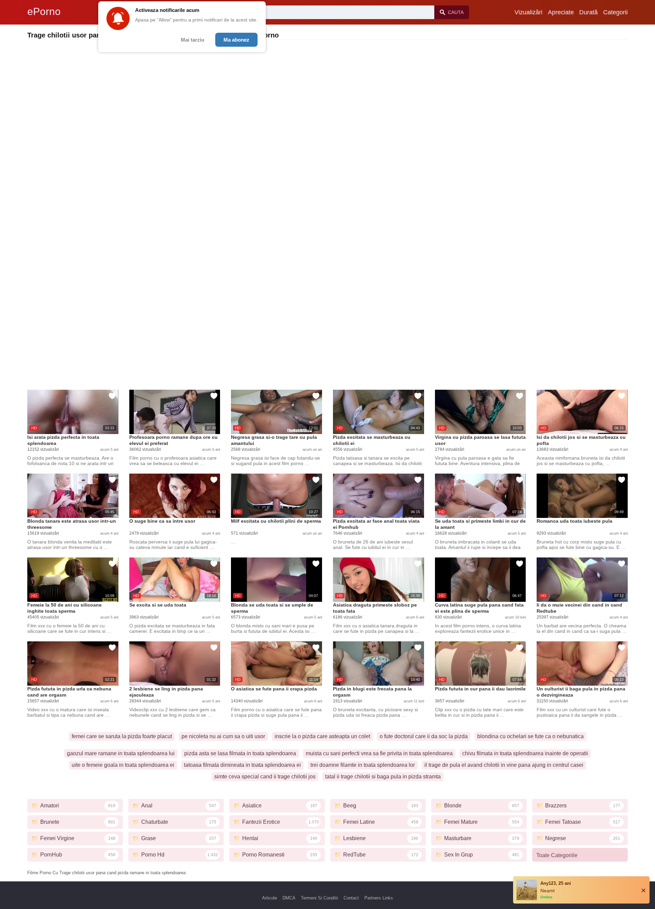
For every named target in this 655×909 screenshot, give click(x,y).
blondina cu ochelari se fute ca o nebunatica (530, 736)
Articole (269, 897)
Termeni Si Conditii (319, 897)
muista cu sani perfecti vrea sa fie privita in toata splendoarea (379, 753)
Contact (351, 897)
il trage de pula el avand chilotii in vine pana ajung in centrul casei (503, 765)
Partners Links (378, 897)
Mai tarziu (192, 40)
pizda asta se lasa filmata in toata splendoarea (240, 753)
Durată (588, 12)
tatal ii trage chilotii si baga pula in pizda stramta (383, 776)
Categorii (615, 12)
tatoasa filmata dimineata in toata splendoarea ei (242, 765)
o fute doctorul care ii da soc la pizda (424, 736)
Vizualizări (528, 12)
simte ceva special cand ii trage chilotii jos (265, 776)
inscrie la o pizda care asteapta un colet (322, 736)
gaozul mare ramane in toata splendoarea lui (121, 753)
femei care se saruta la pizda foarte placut (122, 736)
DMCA (288, 897)
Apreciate (561, 12)
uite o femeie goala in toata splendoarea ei (123, 765)
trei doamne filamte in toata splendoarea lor (362, 765)
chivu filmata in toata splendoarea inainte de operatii (525, 753)
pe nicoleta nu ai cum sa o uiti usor (223, 736)
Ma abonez (236, 40)
